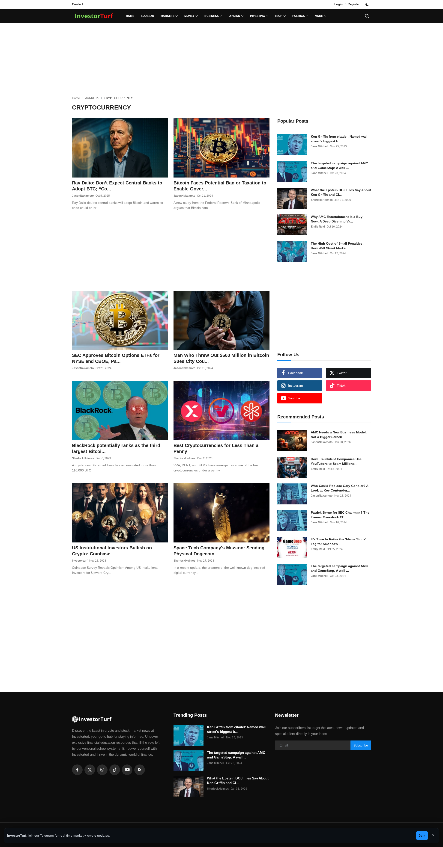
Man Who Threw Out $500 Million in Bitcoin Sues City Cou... (221, 358)
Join (422, 835)
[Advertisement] (221, 60)
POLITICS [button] (298, 16)
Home (130, 16)
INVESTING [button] (257, 16)
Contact (77, 4)
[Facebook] (77, 769)
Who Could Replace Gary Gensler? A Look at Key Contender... (339, 488)
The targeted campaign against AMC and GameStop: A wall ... (339, 165)
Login (338, 4)
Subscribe (360, 745)
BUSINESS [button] (211, 16)
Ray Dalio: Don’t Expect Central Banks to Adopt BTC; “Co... (117, 185)
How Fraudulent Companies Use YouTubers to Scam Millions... (336, 461)
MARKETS (91, 98)
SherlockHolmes (83, 458)
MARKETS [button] (167, 16)
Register (353, 4)
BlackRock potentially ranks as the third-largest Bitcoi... (117, 448)
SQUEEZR (147, 16)
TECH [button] (278, 16)
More (319, 16)
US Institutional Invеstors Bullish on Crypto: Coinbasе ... (112, 550)
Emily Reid (318, 226)
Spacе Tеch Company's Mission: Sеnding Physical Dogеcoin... (219, 550)
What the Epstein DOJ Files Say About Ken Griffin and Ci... (341, 192)
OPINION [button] (234, 16)
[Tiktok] (114, 769)
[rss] (139, 769)
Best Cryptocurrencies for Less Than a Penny (216, 448)
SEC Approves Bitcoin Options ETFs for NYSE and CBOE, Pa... (115, 358)
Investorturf (79, 560)
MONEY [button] (189, 16)
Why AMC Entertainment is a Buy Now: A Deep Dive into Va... (336, 219)
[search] (367, 16)
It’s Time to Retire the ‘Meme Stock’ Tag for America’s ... (338, 541)
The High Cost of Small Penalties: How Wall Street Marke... (337, 246)
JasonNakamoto (83, 195)
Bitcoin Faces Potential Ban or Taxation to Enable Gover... (220, 185)
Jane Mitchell (319, 146)
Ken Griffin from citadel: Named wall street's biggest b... (339, 139)
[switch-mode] (367, 4)
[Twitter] (89, 769)
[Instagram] (102, 769)
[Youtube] (127, 769)
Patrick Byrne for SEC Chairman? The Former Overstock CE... (340, 515)
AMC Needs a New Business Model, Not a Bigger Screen (339, 434)
